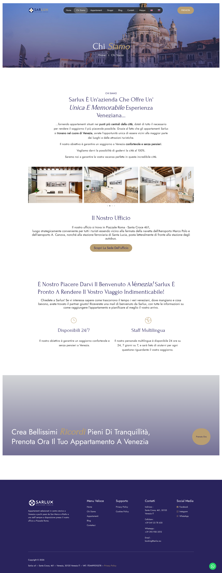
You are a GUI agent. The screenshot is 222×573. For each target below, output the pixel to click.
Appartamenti (96, 10)
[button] (31, 185)
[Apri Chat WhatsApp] (212, 566)
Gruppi (110, 10)
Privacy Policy (110, 565)
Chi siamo (80, 10)
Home (68, 10)
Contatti (130, 10)
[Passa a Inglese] (151, 10)
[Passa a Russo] (159, 10)
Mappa (142, 10)
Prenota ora (201, 436)
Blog (120, 10)
